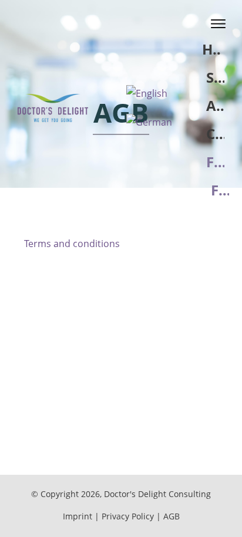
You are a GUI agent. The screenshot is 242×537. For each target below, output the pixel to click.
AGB (171, 516)
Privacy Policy (128, 516)
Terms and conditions (72, 243)
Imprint (77, 516)
